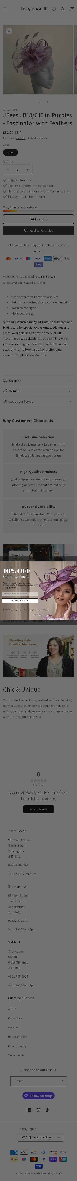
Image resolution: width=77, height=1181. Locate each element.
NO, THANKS (39, 615)
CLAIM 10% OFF (20, 601)
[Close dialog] (75, 563)
